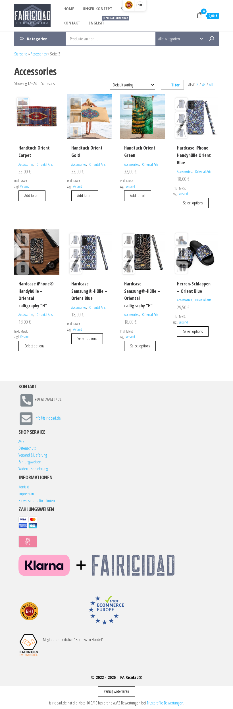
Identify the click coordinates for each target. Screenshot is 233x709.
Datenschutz (27, 448)
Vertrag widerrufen (116, 691)
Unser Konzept (97, 8)
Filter (175, 85)
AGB (21, 441)
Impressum (26, 493)
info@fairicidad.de (48, 418)
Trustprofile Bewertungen (165, 703)
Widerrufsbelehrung (33, 468)
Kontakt (71, 23)
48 (203, 84)
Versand (24, 186)
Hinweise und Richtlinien (36, 500)
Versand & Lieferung (32, 455)
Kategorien (37, 39)
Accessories (39, 54)
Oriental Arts (44, 164)
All (211, 84)
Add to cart (31, 195)
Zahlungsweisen (29, 462)
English (98, 21)
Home (68, 8)
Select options (193, 203)
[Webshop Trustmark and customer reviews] (29, 611)
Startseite (20, 54)
